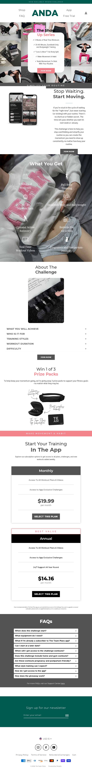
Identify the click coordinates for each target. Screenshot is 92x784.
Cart (74, 755)
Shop (22, 10)
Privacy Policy (22, 755)
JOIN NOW (46, 71)
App (69, 10)
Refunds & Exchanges (59, 755)
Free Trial (69, 15)
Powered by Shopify (54, 766)
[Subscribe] (66, 715)
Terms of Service (38, 755)
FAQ (22, 15)
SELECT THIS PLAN (46, 516)
